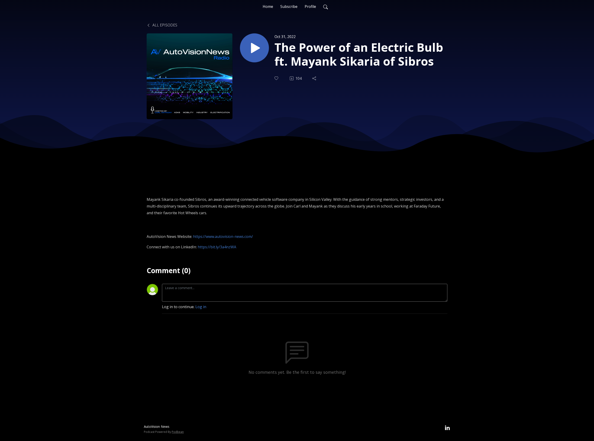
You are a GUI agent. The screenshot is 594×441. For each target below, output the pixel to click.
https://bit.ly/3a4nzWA (217, 246)
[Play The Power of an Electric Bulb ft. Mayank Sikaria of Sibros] (254, 47)
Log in (200, 306)
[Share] (314, 78)
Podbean (178, 432)
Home (268, 6)
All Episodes (164, 25)
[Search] (325, 6)
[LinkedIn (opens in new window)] (447, 428)
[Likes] (277, 78)
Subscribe (288, 6)
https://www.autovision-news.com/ (223, 236)
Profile (310, 6)
